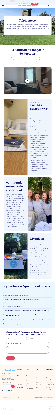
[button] (27, 292)
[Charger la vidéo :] (28, 80)
